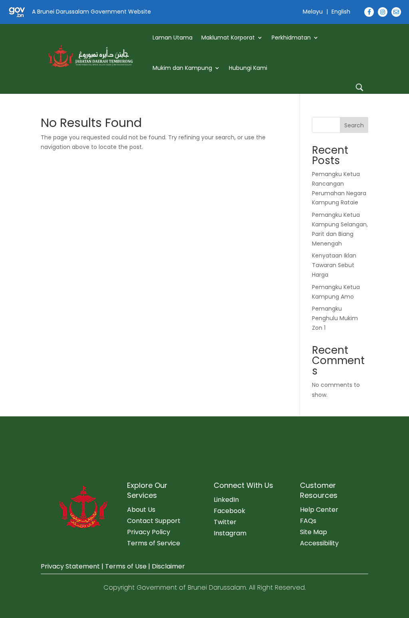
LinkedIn (226, 499)
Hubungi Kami (248, 68)
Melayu (313, 12)
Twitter (225, 522)
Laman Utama (173, 38)
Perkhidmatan (291, 38)
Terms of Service (153, 543)
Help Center (319, 509)
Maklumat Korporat (228, 38)
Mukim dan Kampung (182, 68)
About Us (141, 509)
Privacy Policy (148, 532)
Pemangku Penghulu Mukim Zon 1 (335, 318)
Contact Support (154, 520)
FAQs (308, 520)
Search (354, 125)
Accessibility (319, 543)
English (341, 12)
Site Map (313, 532)
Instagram (230, 533)
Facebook (229, 510)
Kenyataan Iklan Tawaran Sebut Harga (334, 265)
